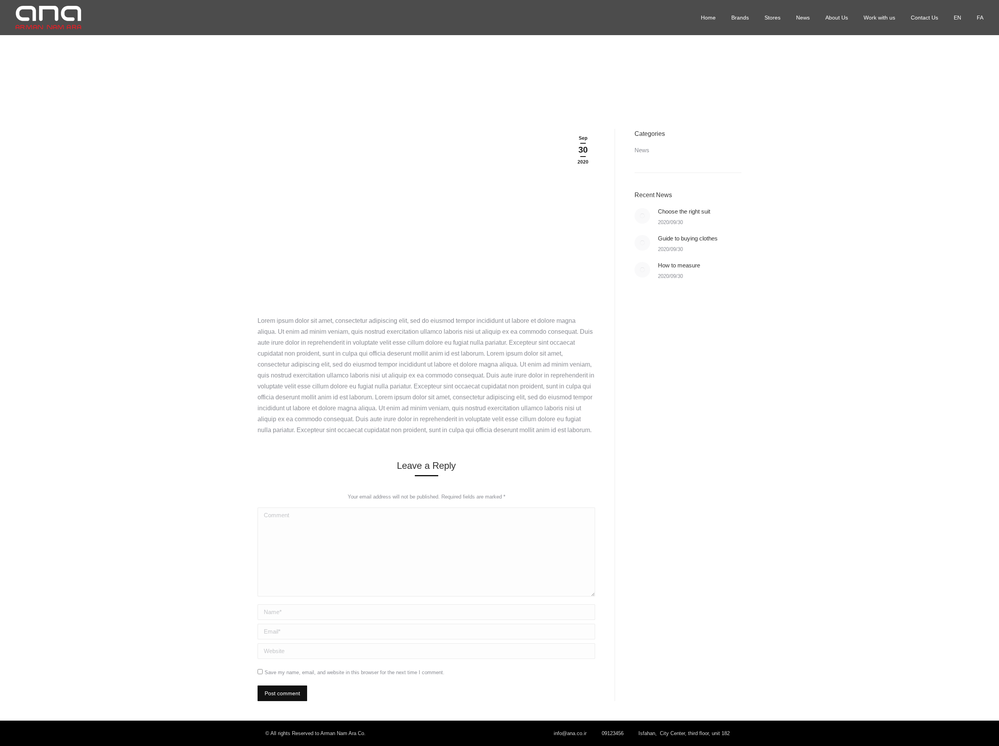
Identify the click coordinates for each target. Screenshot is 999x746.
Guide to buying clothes (688, 238)
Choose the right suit (684, 211)
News (642, 150)
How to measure (679, 265)
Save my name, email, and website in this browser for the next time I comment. (354, 672)
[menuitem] (708, 17)
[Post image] (642, 216)
